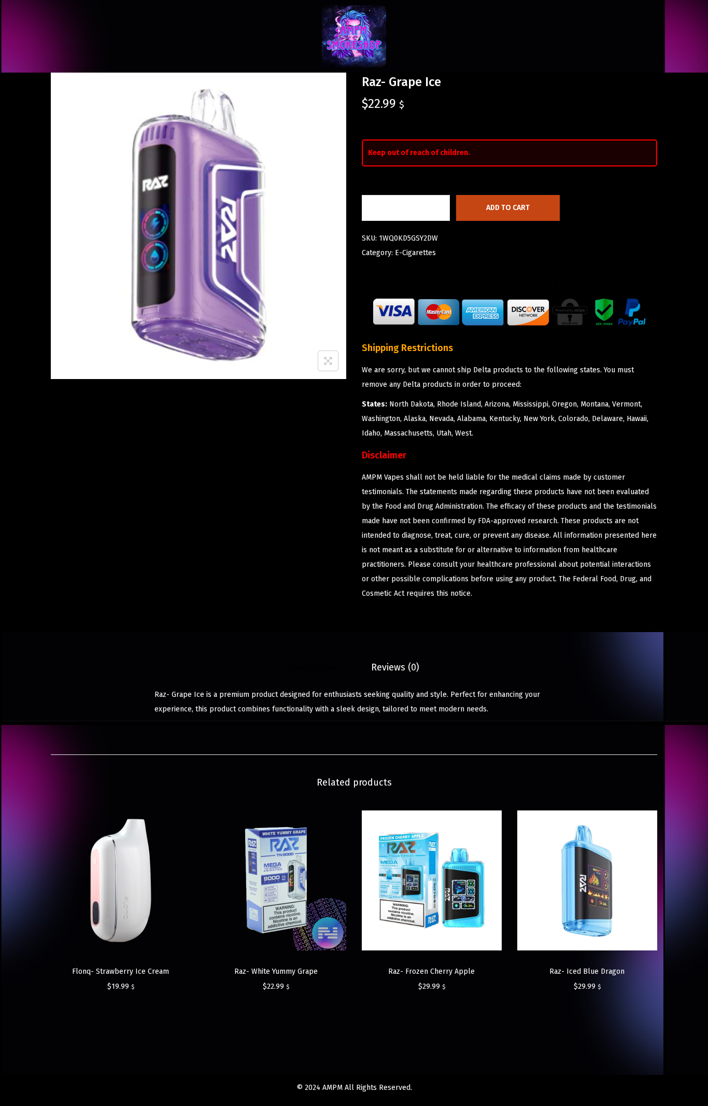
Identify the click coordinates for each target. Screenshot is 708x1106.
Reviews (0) (395, 667)
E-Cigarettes (415, 252)
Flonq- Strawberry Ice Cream (120, 971)
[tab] (313, 667)
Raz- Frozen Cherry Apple (431, 971)
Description (313, 667)
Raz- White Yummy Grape (276, 971)
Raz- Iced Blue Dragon (587, 971)
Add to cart (508, 207)
